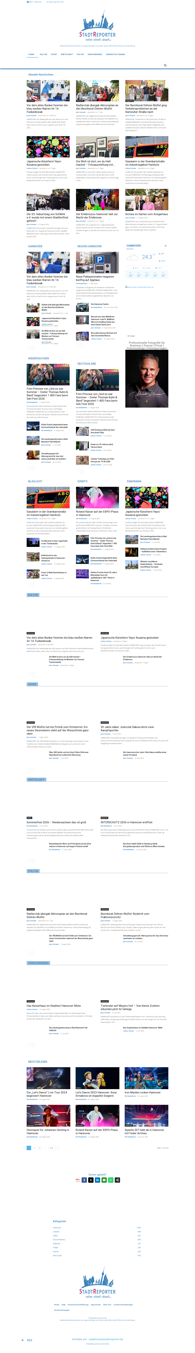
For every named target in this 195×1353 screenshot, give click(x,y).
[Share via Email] (104, 1180)
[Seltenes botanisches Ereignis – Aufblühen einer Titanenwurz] (131, 552)
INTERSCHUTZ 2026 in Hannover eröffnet (126, 822)
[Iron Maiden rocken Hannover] (146, 1078)
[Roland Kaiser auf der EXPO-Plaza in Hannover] (97, 497)
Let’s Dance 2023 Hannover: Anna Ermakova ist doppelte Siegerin (96, 1094)
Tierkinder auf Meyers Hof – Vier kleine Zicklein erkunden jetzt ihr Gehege (130, 1007)
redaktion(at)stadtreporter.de (106, 1339)
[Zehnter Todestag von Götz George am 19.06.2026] (82, 460)
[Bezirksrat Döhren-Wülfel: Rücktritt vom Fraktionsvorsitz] (134, 893)
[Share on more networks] (117, 1180)
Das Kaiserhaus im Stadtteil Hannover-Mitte (54, 1005)
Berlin (29, 818)
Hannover (30, 101)
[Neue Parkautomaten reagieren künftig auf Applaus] (97, 262)
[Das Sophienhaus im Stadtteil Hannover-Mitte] (111, 1033)
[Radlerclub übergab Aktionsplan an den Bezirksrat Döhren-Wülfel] (97, 91)
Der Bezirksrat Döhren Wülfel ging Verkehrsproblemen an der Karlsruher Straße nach (146, 109)
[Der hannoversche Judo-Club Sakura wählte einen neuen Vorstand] (111, 758)
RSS (29, 1340)
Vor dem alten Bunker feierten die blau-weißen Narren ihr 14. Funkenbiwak (47, 109)
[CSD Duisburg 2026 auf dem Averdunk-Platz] (82, 431)
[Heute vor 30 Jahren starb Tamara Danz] (82, 445)
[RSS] (22, 1340)
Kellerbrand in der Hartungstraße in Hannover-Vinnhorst (53, 558)
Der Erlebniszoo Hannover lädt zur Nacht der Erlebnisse (97, 216)
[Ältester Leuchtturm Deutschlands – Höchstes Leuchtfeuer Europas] (131, 564)
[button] (165, 65)
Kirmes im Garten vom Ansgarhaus (146, 214)
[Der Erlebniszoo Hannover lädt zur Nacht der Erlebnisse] (97, 200)
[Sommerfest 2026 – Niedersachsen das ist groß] (60, 802)
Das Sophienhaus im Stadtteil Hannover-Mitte (142, 1028)
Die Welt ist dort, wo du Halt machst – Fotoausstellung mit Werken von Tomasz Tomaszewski (66, 659)
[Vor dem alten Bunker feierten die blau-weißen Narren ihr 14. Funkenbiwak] (48, 91)
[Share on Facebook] (84, 1180)
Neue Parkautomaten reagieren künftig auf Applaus (95, 278)
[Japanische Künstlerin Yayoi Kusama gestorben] (48, 147)
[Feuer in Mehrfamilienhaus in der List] (33, 574)
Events (29, 384)
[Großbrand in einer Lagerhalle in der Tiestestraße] (33, 542)
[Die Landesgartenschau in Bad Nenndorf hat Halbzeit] (33, 440)
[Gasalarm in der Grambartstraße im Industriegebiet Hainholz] (146, 147)
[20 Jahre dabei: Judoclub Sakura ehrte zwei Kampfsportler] (134, 707)
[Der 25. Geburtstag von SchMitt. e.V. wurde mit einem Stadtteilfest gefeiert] (48, 200)
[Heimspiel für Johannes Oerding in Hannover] (48, 1116)
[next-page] (32, 348)
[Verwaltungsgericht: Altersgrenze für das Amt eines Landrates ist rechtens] (33, 455)
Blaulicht (129, 157)
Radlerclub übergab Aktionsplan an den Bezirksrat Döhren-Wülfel (97, 107)
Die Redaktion (32, 402)
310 (51, 1148)
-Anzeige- (131, 336)
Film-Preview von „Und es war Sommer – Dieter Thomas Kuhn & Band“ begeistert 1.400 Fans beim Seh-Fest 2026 (47, 393)
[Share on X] (91, 1180)
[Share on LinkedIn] (97, 1180)
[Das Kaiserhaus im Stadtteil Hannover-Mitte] (60, 985)
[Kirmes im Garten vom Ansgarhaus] (146, 200)
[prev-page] (28, 348)
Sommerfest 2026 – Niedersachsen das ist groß (56, 822)
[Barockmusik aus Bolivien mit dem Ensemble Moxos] (82, 336)
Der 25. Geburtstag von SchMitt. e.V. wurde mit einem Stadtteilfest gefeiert (47, 217)
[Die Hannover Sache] (82, 307)
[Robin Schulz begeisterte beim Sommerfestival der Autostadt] (33, 426)
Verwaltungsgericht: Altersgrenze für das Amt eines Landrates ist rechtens (53, 456)
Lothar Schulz (32, 168)
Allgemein (129, 101)
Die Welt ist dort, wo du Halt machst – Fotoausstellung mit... (95, 163)
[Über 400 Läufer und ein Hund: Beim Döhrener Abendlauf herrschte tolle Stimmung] (37, 758)
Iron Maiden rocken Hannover (143, 1092)
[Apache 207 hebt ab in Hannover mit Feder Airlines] (146, 1116)
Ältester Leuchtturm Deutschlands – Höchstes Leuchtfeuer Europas (151, 564)
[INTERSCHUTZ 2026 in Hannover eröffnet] (134, 802)
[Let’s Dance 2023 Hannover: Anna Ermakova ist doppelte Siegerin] (97, 1078)
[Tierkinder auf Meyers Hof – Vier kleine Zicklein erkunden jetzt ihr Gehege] (134, 985)
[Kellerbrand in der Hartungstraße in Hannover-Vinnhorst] (33, 556)
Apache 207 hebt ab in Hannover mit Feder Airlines (144, 1131)
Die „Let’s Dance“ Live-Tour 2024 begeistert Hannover (47, 1094)
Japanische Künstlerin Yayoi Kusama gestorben (44, 163)
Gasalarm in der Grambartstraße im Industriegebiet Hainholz (145, 163)
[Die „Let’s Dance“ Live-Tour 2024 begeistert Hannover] (48, 1078)
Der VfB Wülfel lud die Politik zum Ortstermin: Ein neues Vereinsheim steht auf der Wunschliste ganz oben (58, 730)
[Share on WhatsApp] (110, 1180)
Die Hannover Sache (100, 304)
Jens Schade (31, 115)
